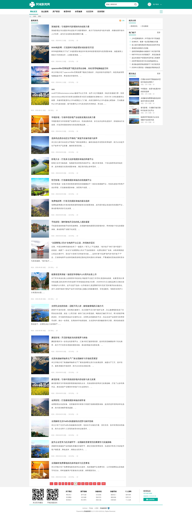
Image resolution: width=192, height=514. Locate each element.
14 (94, 484)
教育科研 (67, 11)
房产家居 (56, 11)
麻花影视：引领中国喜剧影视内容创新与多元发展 (73, 379)
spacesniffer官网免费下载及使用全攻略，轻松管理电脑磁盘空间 (79, 68)
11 (83, 484)
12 (87, 484)
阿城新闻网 (43, 4)
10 (79, 484)
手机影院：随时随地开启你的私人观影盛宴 (70, 222)
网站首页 (33, 11)
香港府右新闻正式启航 (140, 48)
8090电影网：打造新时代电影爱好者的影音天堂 (72, 47)
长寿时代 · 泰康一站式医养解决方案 (145, 42)
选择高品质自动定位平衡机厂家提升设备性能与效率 (74, 138)
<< (56, 484)
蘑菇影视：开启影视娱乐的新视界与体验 (69, 337)
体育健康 (78, 11)
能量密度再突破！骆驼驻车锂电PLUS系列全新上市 (74, 274)
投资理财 (101, 11)
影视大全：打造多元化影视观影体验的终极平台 (72, 159)
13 (90, 484)
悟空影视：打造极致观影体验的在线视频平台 (71, 180)
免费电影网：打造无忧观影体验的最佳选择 (70, 201)
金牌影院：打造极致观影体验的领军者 (68, 400)
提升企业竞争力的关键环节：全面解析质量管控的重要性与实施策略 (81, 442)
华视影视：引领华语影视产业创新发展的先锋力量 (73, 117)
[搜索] (136, 4)
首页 (30, 16)
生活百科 (89, 11)
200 (103, 484)
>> (99, 484)
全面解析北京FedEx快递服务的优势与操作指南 (72, 421)
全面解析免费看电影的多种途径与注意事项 (70, 463)
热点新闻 (44, 11)
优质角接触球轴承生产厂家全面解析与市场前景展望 (74, 358)
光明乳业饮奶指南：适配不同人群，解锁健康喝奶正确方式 (77, 306)
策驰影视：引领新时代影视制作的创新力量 (70, 26)
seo (53, 89)
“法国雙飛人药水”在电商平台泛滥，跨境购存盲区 (73, 243)
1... (51, 484)
